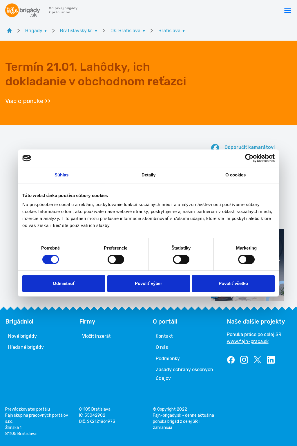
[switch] (116, 259)
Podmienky (168, 358)
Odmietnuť (64, 283)
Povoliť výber (148, 283)
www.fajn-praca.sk (248, 341)
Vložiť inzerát (96, 336)
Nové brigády (22, 336)
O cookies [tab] (235, 174)
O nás (162, 347)
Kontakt (164, 336)
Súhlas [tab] (62, 174)
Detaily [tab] (149, 174)
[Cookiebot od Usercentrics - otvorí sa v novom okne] (249, 158)
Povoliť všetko (233, 283)
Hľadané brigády (26, 347)
